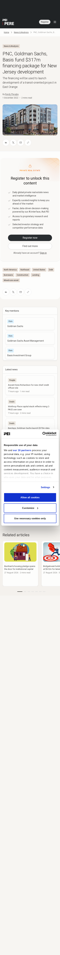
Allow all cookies (30, 497)
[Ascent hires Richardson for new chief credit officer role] (30, 385)
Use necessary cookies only (30, 518)
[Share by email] (20, 142)
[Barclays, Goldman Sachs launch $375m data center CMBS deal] (30, 428)
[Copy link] (28, 142)
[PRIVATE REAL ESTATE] (8, 22)
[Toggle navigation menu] (54, 22)
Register (44, 22)
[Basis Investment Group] (30, 353)
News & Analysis (21, 32)
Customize (28, 507)
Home (6, 32)
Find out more (30, 246)
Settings (45, 487)
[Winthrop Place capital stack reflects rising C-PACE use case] (30, 406)
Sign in (43, 253)
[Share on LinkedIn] (6, 142)
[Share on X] (13, 142)
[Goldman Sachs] (30, 324)
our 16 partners (22, 450)
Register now (30, 237)
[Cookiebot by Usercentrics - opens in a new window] (42, 434)
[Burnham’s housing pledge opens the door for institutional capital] (20, 563)
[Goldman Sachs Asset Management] (30, 338)
